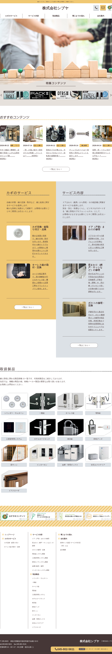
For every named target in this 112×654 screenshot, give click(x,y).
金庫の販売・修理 (38, 566)
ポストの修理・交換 (38, 550)
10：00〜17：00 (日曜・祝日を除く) (97, 649)
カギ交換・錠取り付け (11, 542)
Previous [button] (1, 22)
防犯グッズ (35, 607)
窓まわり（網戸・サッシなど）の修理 (95, 267)
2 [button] (56, 77)
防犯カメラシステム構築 (40, 562)
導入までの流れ (78, 16)
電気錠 (34, 590)
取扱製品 (56, 16)
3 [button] (59, 77)
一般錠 (34, 582)
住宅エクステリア (38, 623)
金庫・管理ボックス (38, 619)
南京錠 (34, 603)
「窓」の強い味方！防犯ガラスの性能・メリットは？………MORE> (32, 153)
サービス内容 (33, 16)
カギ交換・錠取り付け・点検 (40, 228)
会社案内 (100, 16)
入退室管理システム (38, 594)
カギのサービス (11, 16)
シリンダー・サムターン (40, 578)
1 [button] (53, 77)
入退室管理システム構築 (40, 558)
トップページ (9, 534)
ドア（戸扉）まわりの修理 (96, 228)
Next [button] (111, 22)
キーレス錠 (35, 586)
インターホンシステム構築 (40, 570)
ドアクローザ (36, 627)
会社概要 (63, 550)
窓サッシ (35, 611)
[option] (56, 51)
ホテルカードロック (38, 598)
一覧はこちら (55, 169)
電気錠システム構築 (38, 554)
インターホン (36, 615)
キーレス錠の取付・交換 (40, 266)
